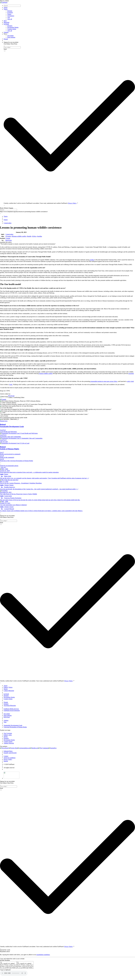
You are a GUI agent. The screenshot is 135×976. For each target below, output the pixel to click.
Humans (9, 11)
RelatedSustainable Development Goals (12, 425)
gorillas (92, 260)
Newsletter (10, 35)
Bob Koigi (9, 240)
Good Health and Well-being (8, 431)
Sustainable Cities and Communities (10, 436)
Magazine (6, 22)
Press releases (11, 37)
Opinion (6, 32)
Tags (5, 722)
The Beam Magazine (10, 705)
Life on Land (4, 441)
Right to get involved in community (10, 454)
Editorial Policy (8, 751)
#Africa (34, 236)
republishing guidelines (43, 954)
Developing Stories (12, 27)
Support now (4, 421)
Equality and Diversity (10, 753)
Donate (6, 39)
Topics (6, 9)
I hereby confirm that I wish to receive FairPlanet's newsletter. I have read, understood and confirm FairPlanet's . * (41, 203)
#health (29, 236)
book (10, 384)
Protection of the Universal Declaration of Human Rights (16, 460)
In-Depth (6, 24)
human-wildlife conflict (46, 373)
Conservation (9, 234)
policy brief (130, 381)
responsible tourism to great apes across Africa (103, 381)
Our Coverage (8, 733)
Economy (10, 12)
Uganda (8, 238)
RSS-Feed (7, 717)
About (5, 7)
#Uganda (8, 236)
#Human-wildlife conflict (19, 236)
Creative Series (11, 29)
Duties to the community (7, 457)
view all (9, 19)
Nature (9, 14)
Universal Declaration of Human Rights (15, 727)
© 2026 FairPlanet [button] (9, 764)
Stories (6, 689)
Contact (6, 756)
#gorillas (39, 236)
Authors (6, 720)
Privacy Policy (72, 203)
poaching (131, 373)
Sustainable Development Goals (13, 725)
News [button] (5, 34)
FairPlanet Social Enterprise (12, 710)
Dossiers (9, 25)
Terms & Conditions (9, 757)
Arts (8, 17)
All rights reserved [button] (9, 767)
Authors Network (9, 743)
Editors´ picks (8, 735)
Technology (10, 16)
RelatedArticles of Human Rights (9, 448)
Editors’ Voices (8, 687)
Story (5, 21)
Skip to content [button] (4, 1)
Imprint (6, 761)
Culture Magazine (9, 690)
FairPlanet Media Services (11, 709)
